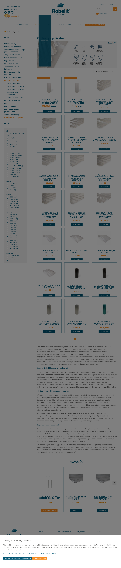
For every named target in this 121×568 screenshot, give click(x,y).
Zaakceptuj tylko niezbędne (12, 558)
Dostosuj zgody (26, 558)
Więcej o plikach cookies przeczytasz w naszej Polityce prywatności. (29, 553)
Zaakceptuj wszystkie (39, 558)
